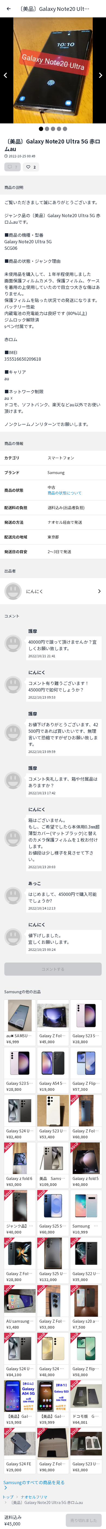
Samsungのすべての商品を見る (34, 1482)
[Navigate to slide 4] (59, 129)
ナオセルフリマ (34, 1497)
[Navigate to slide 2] (47, 129)
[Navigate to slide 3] (53, 129)
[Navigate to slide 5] (65, 129)
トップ (8, 1497)
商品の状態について (65, 493)
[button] (8, 8)
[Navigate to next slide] (100, 75)
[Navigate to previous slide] (5, 75)
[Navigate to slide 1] (41, 129)
